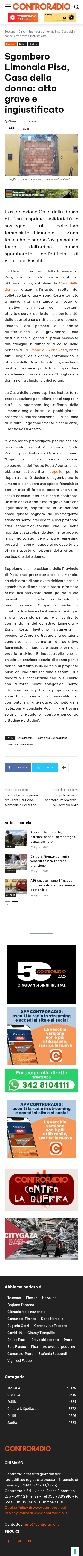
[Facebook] (9, 1541)
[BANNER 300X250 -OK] (41, 1002)
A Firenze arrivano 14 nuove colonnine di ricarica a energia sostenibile (53, 885)
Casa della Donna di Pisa (52, 738)
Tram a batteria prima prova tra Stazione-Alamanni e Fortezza (21, 800)
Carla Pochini (25, 738)
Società (34, 44)
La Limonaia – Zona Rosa (45, 350)
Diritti (22, 44)
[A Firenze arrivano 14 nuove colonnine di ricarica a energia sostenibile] (16, 886)
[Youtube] (29, 1541)
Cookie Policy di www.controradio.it (35, 1507)
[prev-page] (7, 904)
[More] (64, 767)
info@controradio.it (42, 1524)
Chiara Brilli (12, 124)
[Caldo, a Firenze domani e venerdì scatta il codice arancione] (16, 862)
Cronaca (10, 870)
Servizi (9, 846)
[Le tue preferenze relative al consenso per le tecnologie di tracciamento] (75, 1551)
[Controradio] (41, 6)
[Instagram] (19, 1541)
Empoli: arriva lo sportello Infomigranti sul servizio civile (61, 800)
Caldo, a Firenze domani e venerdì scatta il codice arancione (49, 861)
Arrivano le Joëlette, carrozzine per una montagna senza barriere (52, 836)
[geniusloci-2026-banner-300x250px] (41, 1156)
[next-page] (15, 904)
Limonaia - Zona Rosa (19, 744)
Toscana (10, 44)
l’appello (55, 471)
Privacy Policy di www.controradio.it (36, 1513)
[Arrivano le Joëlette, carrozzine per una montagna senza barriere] (16, 838)
